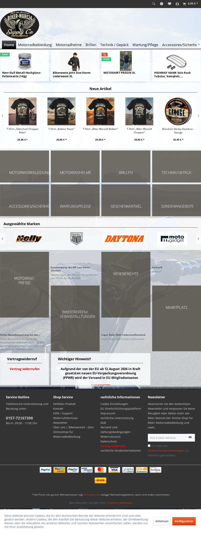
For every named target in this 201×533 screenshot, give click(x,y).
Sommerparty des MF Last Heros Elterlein (70, 269)
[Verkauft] (176, 258)
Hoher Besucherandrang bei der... (20, 334)
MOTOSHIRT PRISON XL (119, 73)
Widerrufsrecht (110, 436)
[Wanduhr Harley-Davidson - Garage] (178, 111)
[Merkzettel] (169, 4)
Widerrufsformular (65, 418)
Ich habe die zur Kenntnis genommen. (168, 450)
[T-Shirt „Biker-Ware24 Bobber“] (100, 111)
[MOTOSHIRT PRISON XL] (125, 61)
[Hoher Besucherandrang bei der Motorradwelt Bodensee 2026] (24, 325)
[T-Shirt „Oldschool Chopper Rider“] (22, 111)
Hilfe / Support (62, 413)
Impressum (107, 413)
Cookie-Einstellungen (114, 404)
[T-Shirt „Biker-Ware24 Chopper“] (139, 111)
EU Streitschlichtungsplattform (120, 408)
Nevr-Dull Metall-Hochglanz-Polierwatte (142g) (21, 74)
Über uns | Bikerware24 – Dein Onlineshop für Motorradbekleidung (73, 431)
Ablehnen (161, 521)
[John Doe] (28, 238)
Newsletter (60, 423)
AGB (103, 423)
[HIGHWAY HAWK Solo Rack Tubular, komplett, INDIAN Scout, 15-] (176, 61)
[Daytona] (76, 238)
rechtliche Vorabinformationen (120, 450)
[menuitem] (153, 4)
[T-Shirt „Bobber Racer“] (61, 111)
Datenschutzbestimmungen (166, 450)
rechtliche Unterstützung (116, 418)
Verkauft (157, 267)
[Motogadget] (124, 238)
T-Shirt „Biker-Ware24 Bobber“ (100, 128)
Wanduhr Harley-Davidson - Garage (178, 130)
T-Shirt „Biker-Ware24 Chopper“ (139, 130)
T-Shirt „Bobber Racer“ (61, 128)
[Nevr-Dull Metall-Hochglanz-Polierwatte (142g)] (24, 61)
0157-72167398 (19, 418)
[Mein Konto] (177, 4)
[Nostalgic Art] (172, 238)
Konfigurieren (184, 521)
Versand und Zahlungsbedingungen (115, 429)
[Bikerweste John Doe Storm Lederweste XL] (75, 61)
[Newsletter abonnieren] (190, 438)
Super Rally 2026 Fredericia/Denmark (123, 334)
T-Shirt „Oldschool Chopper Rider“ (22, 130)
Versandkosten (92, 494)
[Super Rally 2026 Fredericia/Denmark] (125, 325)
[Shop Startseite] (100, 25)
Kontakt (58, 408)
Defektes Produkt (64, 404)
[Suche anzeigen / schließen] (153, 4)
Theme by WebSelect (120, 503)
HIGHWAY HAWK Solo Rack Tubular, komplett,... (172, 74)
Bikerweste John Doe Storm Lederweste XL (71, 74)
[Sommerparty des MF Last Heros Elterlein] (75, 258)
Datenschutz (108, 441)
